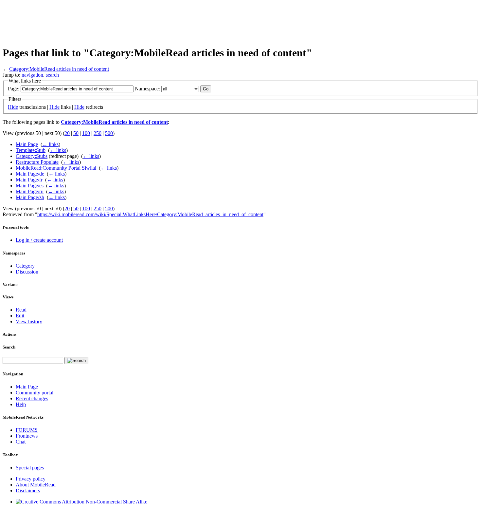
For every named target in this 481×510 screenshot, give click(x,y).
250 (97, 133)
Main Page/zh (30, 197)
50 (76, 133)
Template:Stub (30, 150)
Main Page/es (30, 185)
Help (21, 404)
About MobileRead (36, 484)
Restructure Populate (37, 162)
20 (67, 133)
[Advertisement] (122, 22)
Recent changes (32, 398)
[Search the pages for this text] (76, 360)
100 (86, 133)
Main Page (27, 144)
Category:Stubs (31, 156)
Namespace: (147, 88)
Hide (13, 107)
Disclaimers (28, 490)
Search (9, 347)
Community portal (34, 392)
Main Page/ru (30, 191)
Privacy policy (30, 479)
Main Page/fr (29, 179)
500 (109, 133)
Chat (21, 441)
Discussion (27, 271)
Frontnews (27, 436)
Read (21, 309)
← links (50, 144)
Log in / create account (39, 240)
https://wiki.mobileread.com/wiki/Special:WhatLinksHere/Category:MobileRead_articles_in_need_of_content (150, 214)
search (52, 75)
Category (25, 266)
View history (29, 321)
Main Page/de (30, 174)
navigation (32, 75)
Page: (13, 88)
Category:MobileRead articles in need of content (59, 69)
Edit (20, 315)
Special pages (30, 467)
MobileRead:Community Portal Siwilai (56, 168)
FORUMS (27, 430)
